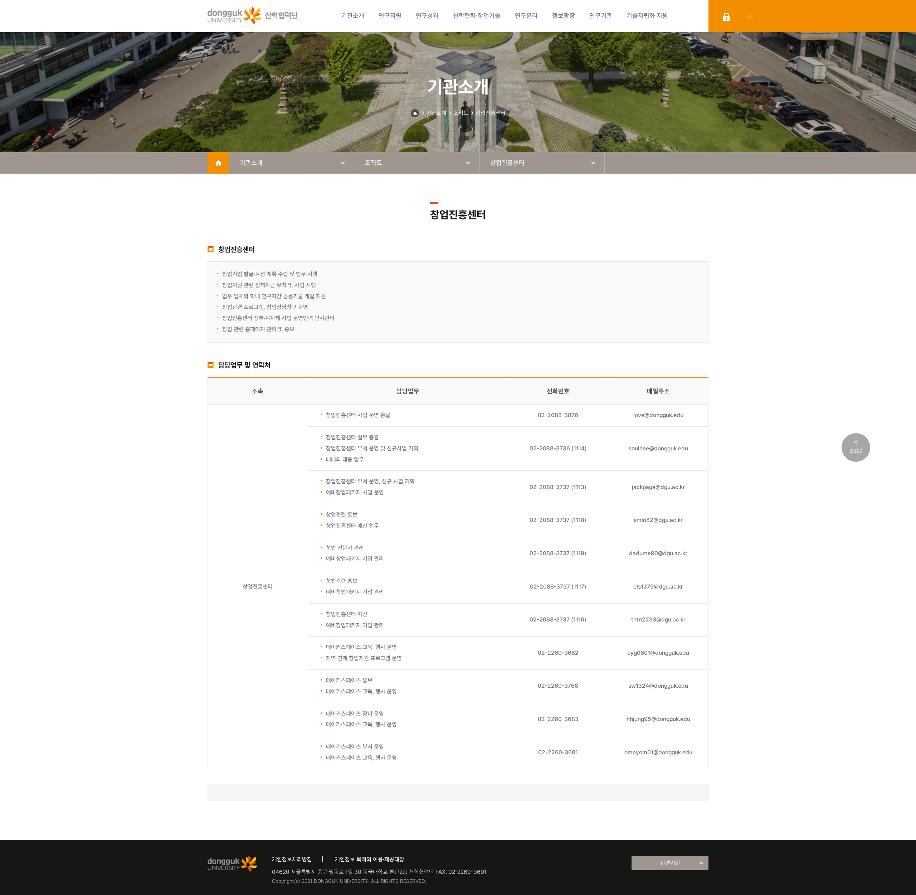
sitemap (749, 17)
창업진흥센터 (491, 113)
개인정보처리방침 (292, 859)
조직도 (460, 113)
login (726, 17)
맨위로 (855, 451)
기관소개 (436, 113)
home (218, 163)
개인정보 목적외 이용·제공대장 (369, 859)
